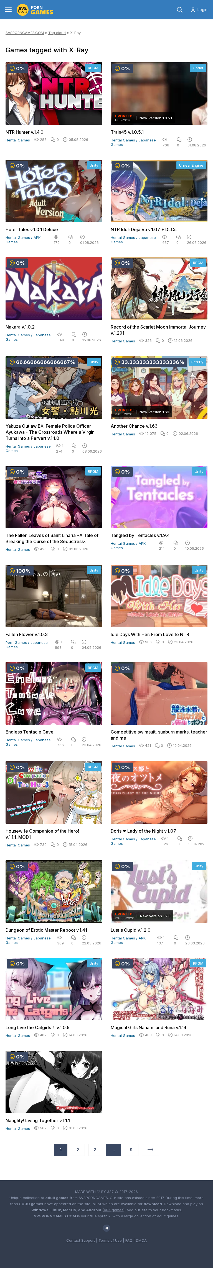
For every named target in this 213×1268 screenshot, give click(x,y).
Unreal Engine (191, 165)
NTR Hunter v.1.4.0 (25, 132)
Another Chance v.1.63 (134, 426)
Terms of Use (110, 1240)
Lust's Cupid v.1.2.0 (131, 930)
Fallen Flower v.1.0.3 (27, 634)
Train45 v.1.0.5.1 (127, 132)
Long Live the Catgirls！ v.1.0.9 (38, 1027)
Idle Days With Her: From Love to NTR (150, 634)
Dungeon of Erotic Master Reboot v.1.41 (46, 930)
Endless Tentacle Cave (30, 732)
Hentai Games (18, 140)
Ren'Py (197, 362)
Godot (198, 68)
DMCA (141, 1240)
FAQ (128, 1240)
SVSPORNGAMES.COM (25, 32)
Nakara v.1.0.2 (20, 327)
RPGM (93, 68)
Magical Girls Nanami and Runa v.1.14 (148, 1027)
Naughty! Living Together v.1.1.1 (38, 1120)
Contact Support (80, 1240)
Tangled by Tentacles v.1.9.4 (140, 535)
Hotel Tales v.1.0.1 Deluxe (32, 229)
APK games (113, 1210)
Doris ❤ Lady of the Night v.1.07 (143, 831)
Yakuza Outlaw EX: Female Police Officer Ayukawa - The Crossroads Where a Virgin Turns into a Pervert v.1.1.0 (50, 432)
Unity (94, 165)
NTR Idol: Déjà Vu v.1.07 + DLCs (143, 229)
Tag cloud (57, 32)
